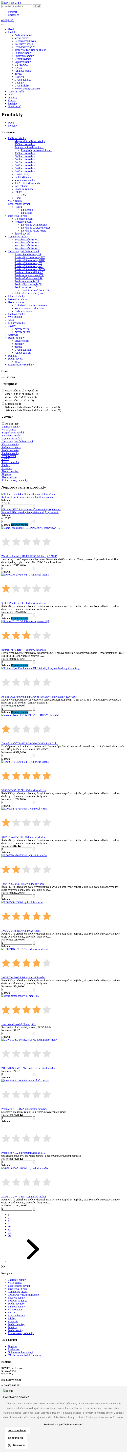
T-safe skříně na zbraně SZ (28, 278)
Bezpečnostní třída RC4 (27, 242)
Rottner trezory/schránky (27, 88)
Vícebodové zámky (25, 180)
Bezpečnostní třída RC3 (27, 245)
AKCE (18, 67)
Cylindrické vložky (25, 46)
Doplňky (19, 82)
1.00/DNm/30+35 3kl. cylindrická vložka (22, 883)
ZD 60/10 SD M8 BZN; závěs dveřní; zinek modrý (28, 1068)
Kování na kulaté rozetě (33, 230)
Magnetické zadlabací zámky (30, 141)
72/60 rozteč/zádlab (25, 156)
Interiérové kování (24, 44)
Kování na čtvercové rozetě (35, 227)
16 (9, 1226)
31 (9, 1229)
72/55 (24, 194)
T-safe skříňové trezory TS (28, 263)
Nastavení (19, 1445)
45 (9, 1232)
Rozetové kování (23, 221)
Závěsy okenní (22, 331)
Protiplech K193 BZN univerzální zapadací (24, 1109)
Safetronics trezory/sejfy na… (30, 293)
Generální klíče (16, 91)
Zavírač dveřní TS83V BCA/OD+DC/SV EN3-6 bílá (29, 743)
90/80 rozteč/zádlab (25, 144)
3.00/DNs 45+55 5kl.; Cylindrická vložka (23, 837)
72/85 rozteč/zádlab (25, 162)
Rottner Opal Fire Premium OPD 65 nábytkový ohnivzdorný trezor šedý (39, 696)
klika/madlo (27, 209)
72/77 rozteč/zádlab (25, 165)
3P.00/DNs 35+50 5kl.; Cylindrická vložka (23, 603)
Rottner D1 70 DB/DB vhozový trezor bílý (23, 649)
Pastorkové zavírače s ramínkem (31, 305)
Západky (19, 343)
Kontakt (12, 100)
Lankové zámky (23, 61)
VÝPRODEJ (21, 64)
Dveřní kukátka (23, 349)
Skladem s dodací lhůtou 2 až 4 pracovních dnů (32, 407)
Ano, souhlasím (17, 1430)
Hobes (18, 197)
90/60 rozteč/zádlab (25, 153)
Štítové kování (22, 233)
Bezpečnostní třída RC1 (27, 239)
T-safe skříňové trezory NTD (30, 269)
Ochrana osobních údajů (20, 1352)
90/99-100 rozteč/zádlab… (28, 183)
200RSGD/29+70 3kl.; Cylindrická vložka (23, 1196)
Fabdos (18, 192)
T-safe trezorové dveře (26, 287)
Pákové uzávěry (23, 352)
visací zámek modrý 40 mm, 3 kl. (18, 1024)
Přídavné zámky (23, 52)
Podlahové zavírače (25, 311)
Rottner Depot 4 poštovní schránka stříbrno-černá (27, 497)
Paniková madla (23, 70)
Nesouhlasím (15, 1437)
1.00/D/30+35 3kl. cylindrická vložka (21, 930)
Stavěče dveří (22, 340)
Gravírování (14, 106)
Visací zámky (22, 38)
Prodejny (12, 103)
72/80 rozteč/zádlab (25, 159)
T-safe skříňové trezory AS (28, 266)
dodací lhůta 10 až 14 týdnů (22, 390)
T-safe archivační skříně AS (29, 272)
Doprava (12, 1346)
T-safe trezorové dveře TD (35, 290)
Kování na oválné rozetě (34, 224)
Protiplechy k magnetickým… (36, 150)
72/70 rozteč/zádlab (25, 168)
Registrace (13, 14)
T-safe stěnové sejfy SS (27, 281)
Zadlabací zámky (23, 35)
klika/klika (26, 212)
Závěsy (18, 73)
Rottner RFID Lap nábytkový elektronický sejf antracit (30, 512)
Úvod (11, 29)
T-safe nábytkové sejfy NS (28, 284)
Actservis (19, 76)
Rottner (12, 423)
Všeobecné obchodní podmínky (24, 1355)
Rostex (18, 206)
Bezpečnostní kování (25, 41)
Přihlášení (13, 11)
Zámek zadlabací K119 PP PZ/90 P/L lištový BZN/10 (29, 556)
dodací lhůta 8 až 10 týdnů (21, 397)
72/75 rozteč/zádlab (25, 171)
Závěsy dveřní (22, 328)
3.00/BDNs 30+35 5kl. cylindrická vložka (23, 977)
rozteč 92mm (21, 186)
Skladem (13, 403)
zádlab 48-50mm (23, 177)
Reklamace (14, 1349)
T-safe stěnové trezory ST (28, 254)
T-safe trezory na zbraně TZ (29, 275)
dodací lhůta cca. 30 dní (19, 400)
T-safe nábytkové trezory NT (30, 257)
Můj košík (7, 20)
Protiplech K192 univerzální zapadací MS (23, 1152)
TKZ (17, 361)
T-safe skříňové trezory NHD (30, 260)
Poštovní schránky (24, 55)
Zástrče (18, 346)
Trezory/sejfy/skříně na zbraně (30, 49)
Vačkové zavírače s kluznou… (30, 308)
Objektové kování (24, 218)
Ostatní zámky (22, 174)
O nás (11, 94)
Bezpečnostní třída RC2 (27, 248)
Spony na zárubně (24, 189)
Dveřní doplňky (23, 79)
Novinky (12, 97)
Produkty (13, 32)
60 (9, 1235)
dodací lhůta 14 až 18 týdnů (21, 393)
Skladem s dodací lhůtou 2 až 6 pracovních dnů (33, 410)
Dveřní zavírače (23, 58)
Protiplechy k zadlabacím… (29, 147)
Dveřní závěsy (22, 85)
